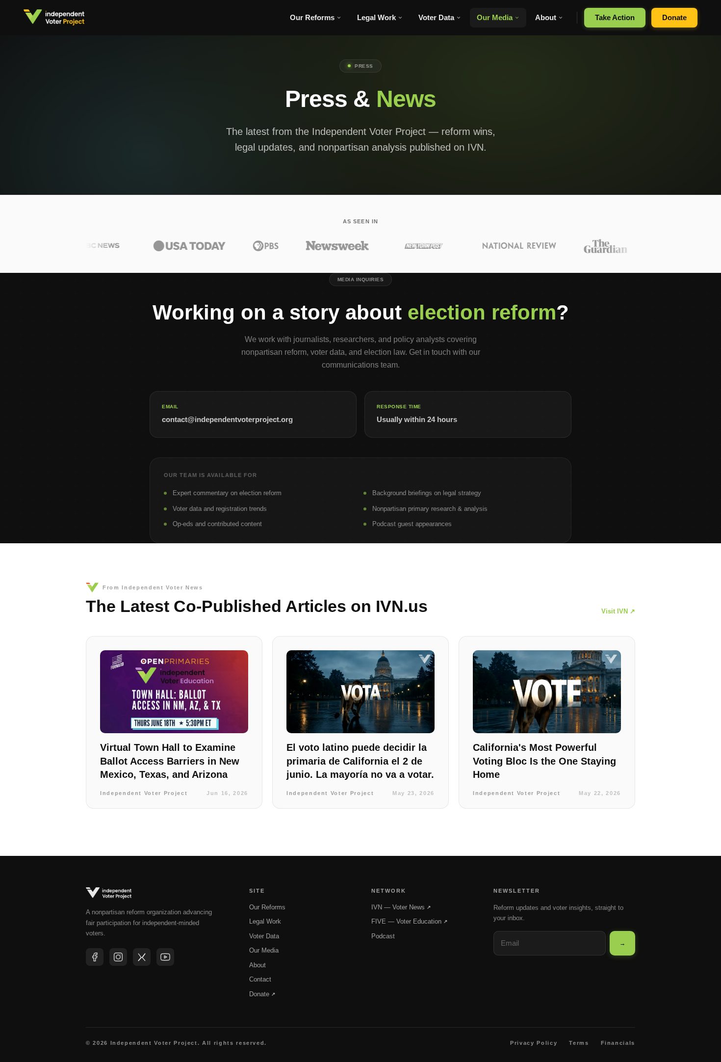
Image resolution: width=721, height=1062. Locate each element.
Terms (579, 1043)
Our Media (495, 17)
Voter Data (436, 17)
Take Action (615, 17)
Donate (674, 17)
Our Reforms (312, 17)
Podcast (383, 936)
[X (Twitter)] (142, 957)
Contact (260, 979)
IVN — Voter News (401, 907)
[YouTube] (165, 957)
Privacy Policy (533, 1043)
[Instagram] (118, 957)
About (545, 17)
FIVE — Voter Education (409, 921)
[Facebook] (94, 957)
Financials (618, 1043)
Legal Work (376, 17)
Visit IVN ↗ (618, 611)
